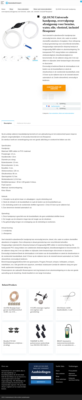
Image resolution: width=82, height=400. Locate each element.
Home (3, 9)
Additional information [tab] (24, 123)
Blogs (57, 376)
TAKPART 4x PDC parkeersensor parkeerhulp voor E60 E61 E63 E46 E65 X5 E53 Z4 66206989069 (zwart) (40, 345)
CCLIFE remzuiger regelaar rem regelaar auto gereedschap (40, 310)
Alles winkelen (60, 373)
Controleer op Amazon (54, 88)
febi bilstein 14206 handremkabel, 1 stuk (64, 309)
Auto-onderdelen (23, 9)
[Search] (71, 3)
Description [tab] (8, 123)
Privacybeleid (73, 371)
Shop (11, 9)
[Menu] (2, 3)
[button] (38, 17)
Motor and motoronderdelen (43, 9)
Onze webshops (61, 379)
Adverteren (59, 382)
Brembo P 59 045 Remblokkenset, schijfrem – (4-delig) (13, 343)
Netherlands (55, 106)
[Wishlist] (76, 3)
